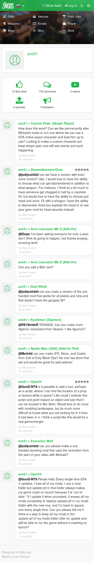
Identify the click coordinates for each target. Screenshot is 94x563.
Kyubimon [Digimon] (46, 319)
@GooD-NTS (27, 386)
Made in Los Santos (15, 556)
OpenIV (36, 381)
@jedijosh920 (28, 174)
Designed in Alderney (16, 552)
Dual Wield (39, 286)
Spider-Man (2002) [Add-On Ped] (55, 348)
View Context (29, 155)
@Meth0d (25, 353)
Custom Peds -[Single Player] (52, 123)
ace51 (32, 53)
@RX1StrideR (28, 324)
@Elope (24, 234)
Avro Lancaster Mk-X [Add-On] (53, 229)
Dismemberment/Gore (47, 169)
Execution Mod (42, 441)
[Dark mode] (82, 5)
